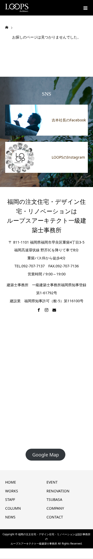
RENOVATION (58, 490)
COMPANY (55, 508)
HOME (10, 482)
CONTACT (55, 517)
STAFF (10, 499)
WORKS (11, 490)
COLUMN (13, 508)
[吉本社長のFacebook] (46, 108)
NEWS (10, 517)
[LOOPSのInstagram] (46, 145)
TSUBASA (55, 499)
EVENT (52, 482)
